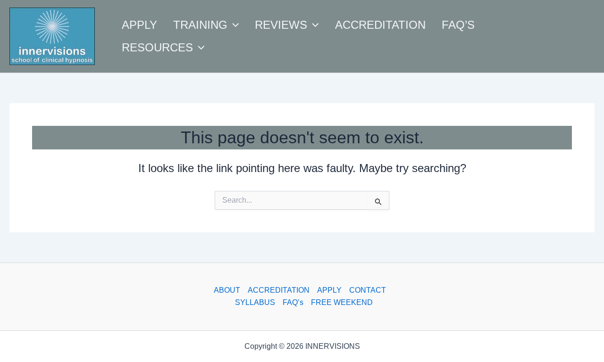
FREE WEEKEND (342, 302)
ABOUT (227, 290)
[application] (233, 25)
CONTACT (367, 290)
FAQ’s (293, 302)
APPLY (329, 290)
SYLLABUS (255, 302)
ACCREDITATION (279, 290)
